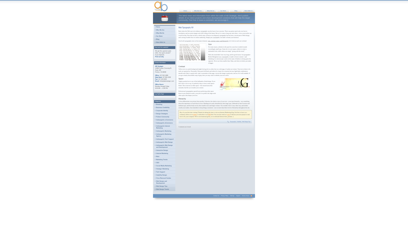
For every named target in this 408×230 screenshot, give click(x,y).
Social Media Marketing (164, 166)
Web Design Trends (162, 189)
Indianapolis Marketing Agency (163, 135)
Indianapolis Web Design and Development (164, 146)
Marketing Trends (162, 159)
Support (238, 195)
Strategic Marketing (162, 169)
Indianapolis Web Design (164, 142)
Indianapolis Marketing (163, 131)
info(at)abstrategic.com (167, 81)
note (228, 114)
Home (185, 11)
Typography (233, 121)
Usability (239, 121)
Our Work (223, 11)
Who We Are (198, 11)
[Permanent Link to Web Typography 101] (186, 27)
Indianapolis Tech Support (165, 139)
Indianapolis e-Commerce (164, 120)
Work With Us (248, 11)
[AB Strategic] (161, 6)
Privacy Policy (224, 195)
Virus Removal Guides (163, 178)
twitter (195, 114)
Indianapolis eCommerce (164, 123)
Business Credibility (162, 107)
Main (157, 156)
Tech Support (160, 172)
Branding (159, 104)
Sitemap (232, 195)
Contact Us (216, 195)
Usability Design (161, 175)
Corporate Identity (162, 110)
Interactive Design (162, 150)
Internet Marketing (162, 153)
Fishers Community (162, 117)
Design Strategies (162, 113)
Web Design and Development (161, 182)
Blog (235, 11)
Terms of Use (245, 195)
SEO (157, 162)
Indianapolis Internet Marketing (163, 127)
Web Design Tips (161, 186)
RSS (209, 114)
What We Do (210, 11)
